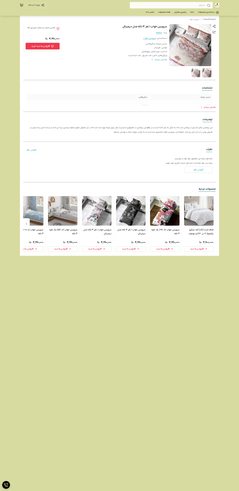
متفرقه (159, 32)
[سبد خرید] (21, 5)
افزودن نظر (31, 149)
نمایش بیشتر (210, 107)
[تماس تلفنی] (6, 485)
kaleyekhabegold (209, 19)
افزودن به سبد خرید (40, 46)
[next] (26, 223)
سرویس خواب (194, 19)
